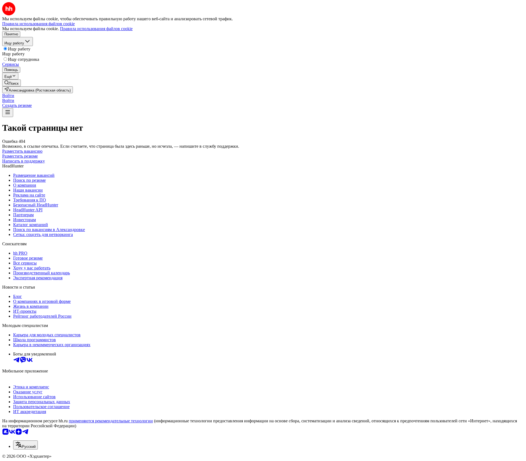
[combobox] (25, 444)
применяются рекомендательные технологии (111, 421)
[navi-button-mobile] (7, 112)
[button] (8, 95)
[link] (11, 82)
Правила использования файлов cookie (96, 28)
